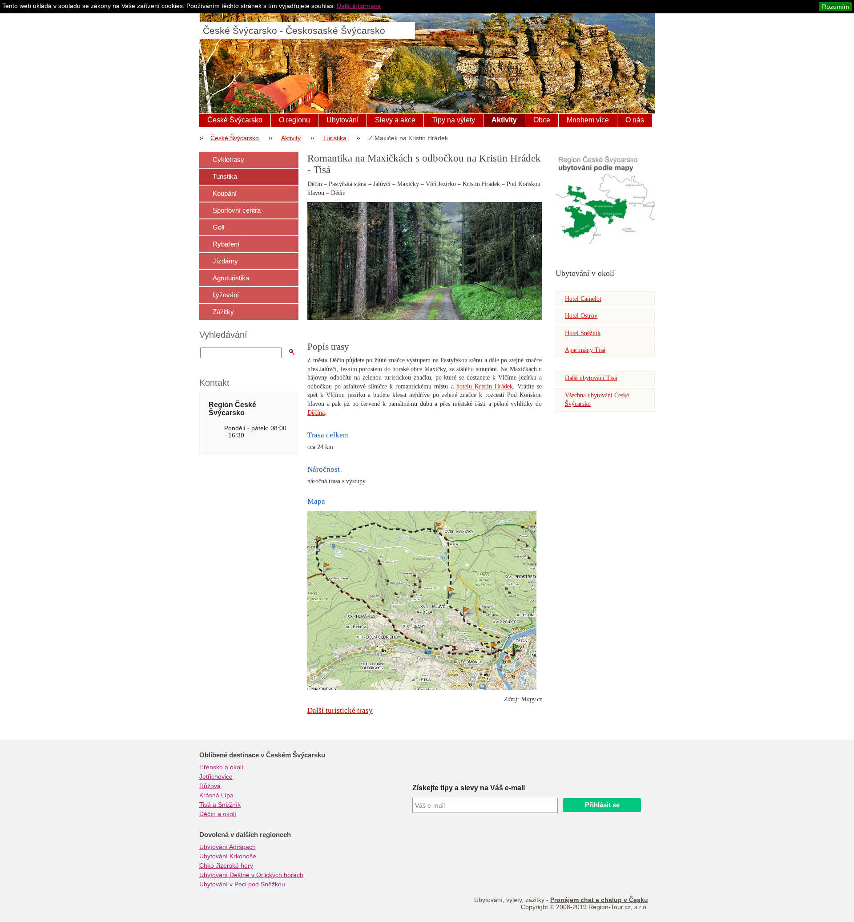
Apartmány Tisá (585, 350)
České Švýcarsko (234, 120)
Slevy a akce (395, 120)
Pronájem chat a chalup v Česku (599, 899)
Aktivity (504, 120)
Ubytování (342, 120)
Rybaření (226, 244)
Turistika (334, 138)
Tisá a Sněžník (220, 804)
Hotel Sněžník (582, 333)
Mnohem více (588, 120)
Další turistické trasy (340, 710)
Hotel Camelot (583, 298)
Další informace (359, 5)
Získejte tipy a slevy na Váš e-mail (468, 788)
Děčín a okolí (217, 813)
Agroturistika (231, 278)
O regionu (294, 120)
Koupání (225, 193)
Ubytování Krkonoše (227, 856)
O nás (634, 120)
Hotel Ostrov (581, 315)
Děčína (316, 412)
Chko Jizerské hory (226, 865)
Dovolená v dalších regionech (245, 834)
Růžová (210, 785)
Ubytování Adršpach (227, 846)
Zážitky (223, 311)
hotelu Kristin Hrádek (484, 386)
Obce (541, 120)
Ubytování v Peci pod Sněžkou (242, 884)
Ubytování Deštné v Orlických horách (251, 874)
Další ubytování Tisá (591, 378)
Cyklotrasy (228, 159)
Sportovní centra (237, 210)
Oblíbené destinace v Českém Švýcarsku (262, 755)
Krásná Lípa (216, 795)
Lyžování (226, 295)
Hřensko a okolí (221, 767)
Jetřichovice (216, 776)
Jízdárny (225, 261)
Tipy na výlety (453, 120)
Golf (219, 227)
